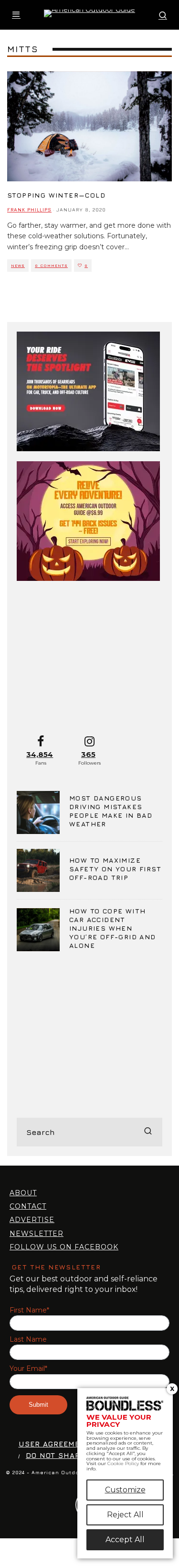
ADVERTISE (32, 1219)
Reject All (125, 1514)
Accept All (125, 1539)
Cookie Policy (123, 1463)
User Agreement (55, 1444)
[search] (148, 1132)
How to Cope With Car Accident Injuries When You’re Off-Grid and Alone (112, 928)
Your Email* (28, 1369)
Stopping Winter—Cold (56, 195)
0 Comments (51, 265)
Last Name (28, 1339)
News (18, 265)
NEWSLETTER (36, 1233)
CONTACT (28, 1206)
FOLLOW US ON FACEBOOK (64, 1247)
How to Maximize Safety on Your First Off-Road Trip (115, 868)
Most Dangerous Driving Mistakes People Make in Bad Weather (110, 811)
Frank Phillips (29, 209)
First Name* (29, 1310)
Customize (125, 1489)
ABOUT (23, 1193)
